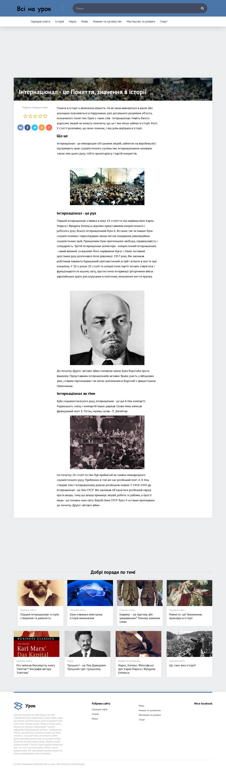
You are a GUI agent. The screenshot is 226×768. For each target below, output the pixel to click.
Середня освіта (40, 21)
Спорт (164, 21)
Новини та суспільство (107, 21)
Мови (84, 21)
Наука (72, 21)
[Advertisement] (113, 54)
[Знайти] (202, 8)
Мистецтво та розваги (141, 21)
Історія (59, 21)
